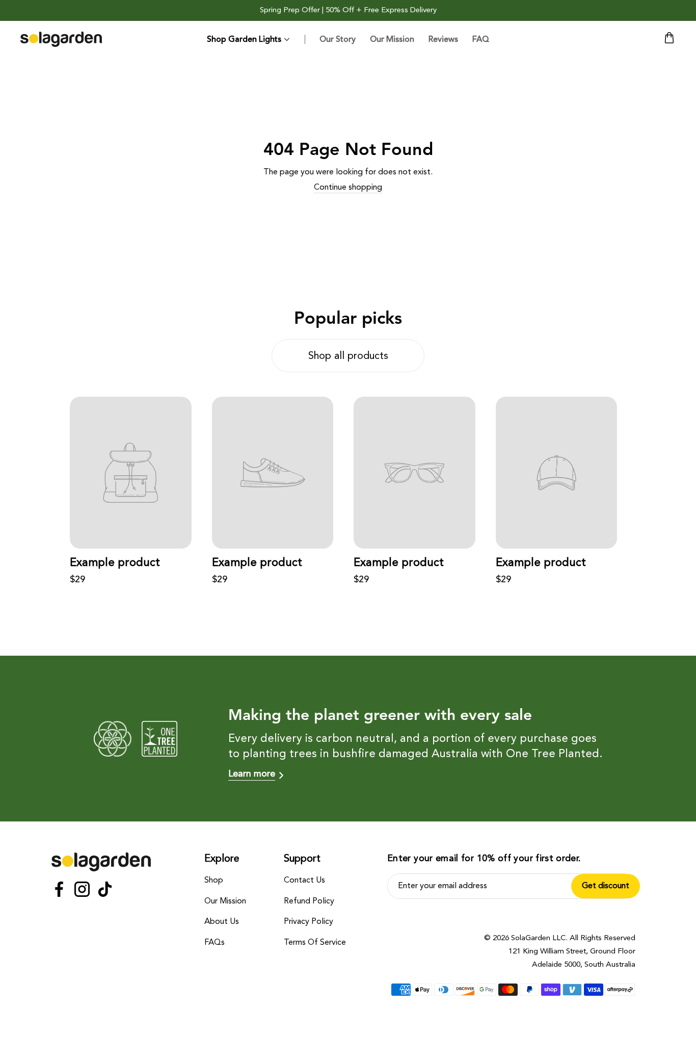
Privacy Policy (308, 922)
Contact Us (304, 880)
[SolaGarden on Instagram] (82, 891)
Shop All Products (348, 356)
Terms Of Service (315, 943)
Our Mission (392, 39)
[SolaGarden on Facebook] (59, 891)
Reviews (443, 39)
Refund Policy (309, 901)
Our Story (337, 39)
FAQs (214, 943)
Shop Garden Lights (244, 39)
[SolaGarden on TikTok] (105, 891)
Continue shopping (348, 188)
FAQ (480, 39)
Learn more (251, 774)
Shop (213, 880)
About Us (221, 922)
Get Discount (605, 886)
